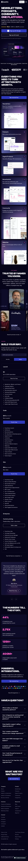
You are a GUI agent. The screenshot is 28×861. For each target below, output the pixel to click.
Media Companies (5, 808)
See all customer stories (13, 334)
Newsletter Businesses (6, 806)
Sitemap (17, 838)
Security (17, 834)
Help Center (17, 806)
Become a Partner (5, 797)
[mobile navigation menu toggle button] (26, 1)
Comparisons (18, 810)
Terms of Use (4, 832)
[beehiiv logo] (4, 2)
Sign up (22, 1)
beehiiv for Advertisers (6, 793)
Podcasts (17, 791)
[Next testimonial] (16, 599)
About (2, 788)
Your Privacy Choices (19, 832)
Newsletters (17, 788)
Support (17, 808)
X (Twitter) (3, 823)
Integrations (18, 797)
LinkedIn (3, 826)
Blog (16, 804)
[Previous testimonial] (12, 599)
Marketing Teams (5, 810)
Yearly (20, 359)
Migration (17, 812)
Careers (3, 791)
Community (17, 795)
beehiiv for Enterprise (6, 795)
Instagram (3, 821)
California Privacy (5, 836)
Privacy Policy (4, 834)
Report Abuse (18, 836)
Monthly (8, 359)
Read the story (13, 590)
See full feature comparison (14, 556)
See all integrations (14, 692)
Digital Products (18, 793)
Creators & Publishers (6, 804)
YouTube (3, 817)
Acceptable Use (4, 838)
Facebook (3, 819)
